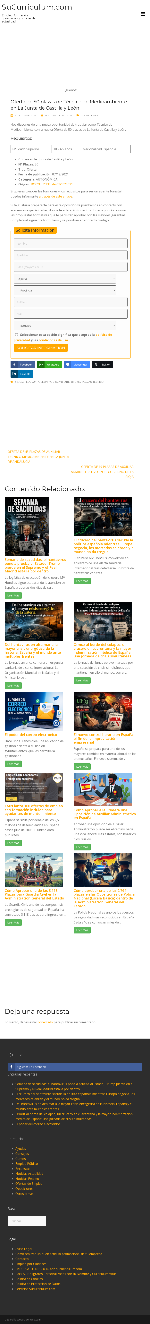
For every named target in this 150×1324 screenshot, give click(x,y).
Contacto (22, 1259)
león (44, 381)
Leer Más (13, 595)
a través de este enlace (55, 196)
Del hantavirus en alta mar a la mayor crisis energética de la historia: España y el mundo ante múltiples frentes (33, 650)
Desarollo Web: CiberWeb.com (23, 1319)
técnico (98, 381)
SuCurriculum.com (37, 7)
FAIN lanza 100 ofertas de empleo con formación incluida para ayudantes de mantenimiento (34, 810)
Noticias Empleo (27, 1178)
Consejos (22, 1153)
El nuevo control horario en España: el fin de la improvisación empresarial (104, 738)
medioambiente (59, 381)
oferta (76, 381)
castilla (25, 381)
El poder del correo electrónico (31, 734)
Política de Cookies (29, 1279)
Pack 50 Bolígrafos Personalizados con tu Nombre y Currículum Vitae (66, 1274)
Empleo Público (26, 1163)
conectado (45, 1022)
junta (36, 381)
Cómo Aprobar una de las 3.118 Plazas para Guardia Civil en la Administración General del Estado (34, 894)
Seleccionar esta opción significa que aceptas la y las (63, 337)
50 (16, 381)
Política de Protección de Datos (38, 1284)
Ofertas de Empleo (29, 1183)
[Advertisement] (71, 55)
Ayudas (20, 1148)
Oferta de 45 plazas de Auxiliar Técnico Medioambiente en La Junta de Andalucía (38, 457)
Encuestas (22, 1169)
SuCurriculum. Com (58, 115)
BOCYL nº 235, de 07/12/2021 (52, 184)
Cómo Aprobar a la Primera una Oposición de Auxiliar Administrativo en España (105, 814)
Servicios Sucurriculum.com (35, 1289)
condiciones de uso (53, 340)
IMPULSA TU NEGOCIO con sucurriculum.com (48, 1269)
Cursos (20, 1159)
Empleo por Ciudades (30, 1264)
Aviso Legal (23, 1249)
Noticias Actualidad (29, 1173)
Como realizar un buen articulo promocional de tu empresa (58, 1254)
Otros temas (24, 1194)
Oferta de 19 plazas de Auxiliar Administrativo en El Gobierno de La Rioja (102, 472)
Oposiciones (89, 115)
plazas (87, 381)
